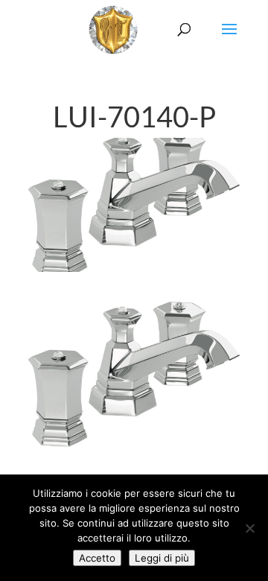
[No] (249, 528)
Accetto (97, 558)
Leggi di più (162, 558)
